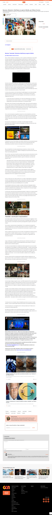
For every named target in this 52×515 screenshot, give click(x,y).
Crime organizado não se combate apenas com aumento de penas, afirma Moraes (20, 477)
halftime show (7, 413)
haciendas (30, 411)
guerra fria (19, 411)
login (7, 438)
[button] (3, 18)
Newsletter (22, 490)
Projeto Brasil (14, 4)
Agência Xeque (14, 487)
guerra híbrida (24, 411)
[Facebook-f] (48, 499)
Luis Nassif (4, 4)
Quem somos (23, 493)
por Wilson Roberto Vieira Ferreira (12, 55)
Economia (26, 4)
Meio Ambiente (14, 501)
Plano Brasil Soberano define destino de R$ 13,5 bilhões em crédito (32, 477)
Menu (4, 2)
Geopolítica (31, 4)
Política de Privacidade (24, 491)
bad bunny (7, 411)
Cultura (13, 491)
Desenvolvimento (14, 493)
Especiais (9, 4)
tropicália (23, 413)
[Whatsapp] (46, 501)
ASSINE (7, 2)
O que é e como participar (44, 487)
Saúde (12, 509)
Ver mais (48, 467)
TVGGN (48, 4)
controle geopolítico (13, 411)
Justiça (36, 4)
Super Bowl (18, 413)
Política (40, 4)
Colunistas (13, 490)
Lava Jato (13, 500)
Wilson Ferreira (9, 14)
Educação (13, 494)
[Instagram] (44, 501)
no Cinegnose (7, 44)
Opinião (44, 4)
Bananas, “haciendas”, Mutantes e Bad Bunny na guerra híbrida (19, 53)
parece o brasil (13, 413)
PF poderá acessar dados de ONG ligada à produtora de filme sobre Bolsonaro (43, 477)
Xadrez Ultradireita (14, 511)
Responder (47, 454)
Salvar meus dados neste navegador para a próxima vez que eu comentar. (13, 450)
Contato (22, 487)
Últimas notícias (20, 4)
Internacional (13, 497)
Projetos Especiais (14, 508)
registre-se (13, 438)
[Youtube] (46, 499)
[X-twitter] (44, 499)
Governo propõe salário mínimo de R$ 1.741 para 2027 (8, 477)
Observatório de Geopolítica (16, 504)
